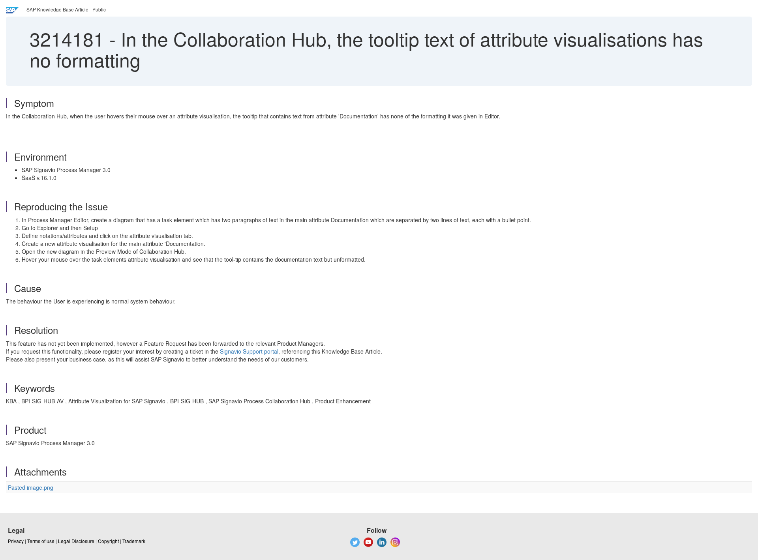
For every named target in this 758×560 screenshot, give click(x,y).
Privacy (16, 541)
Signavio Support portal (249, 351)
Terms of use (40, 541)
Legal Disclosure (76, 541)
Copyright (108, 541)
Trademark (133, 541)
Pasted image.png (30, 487)
